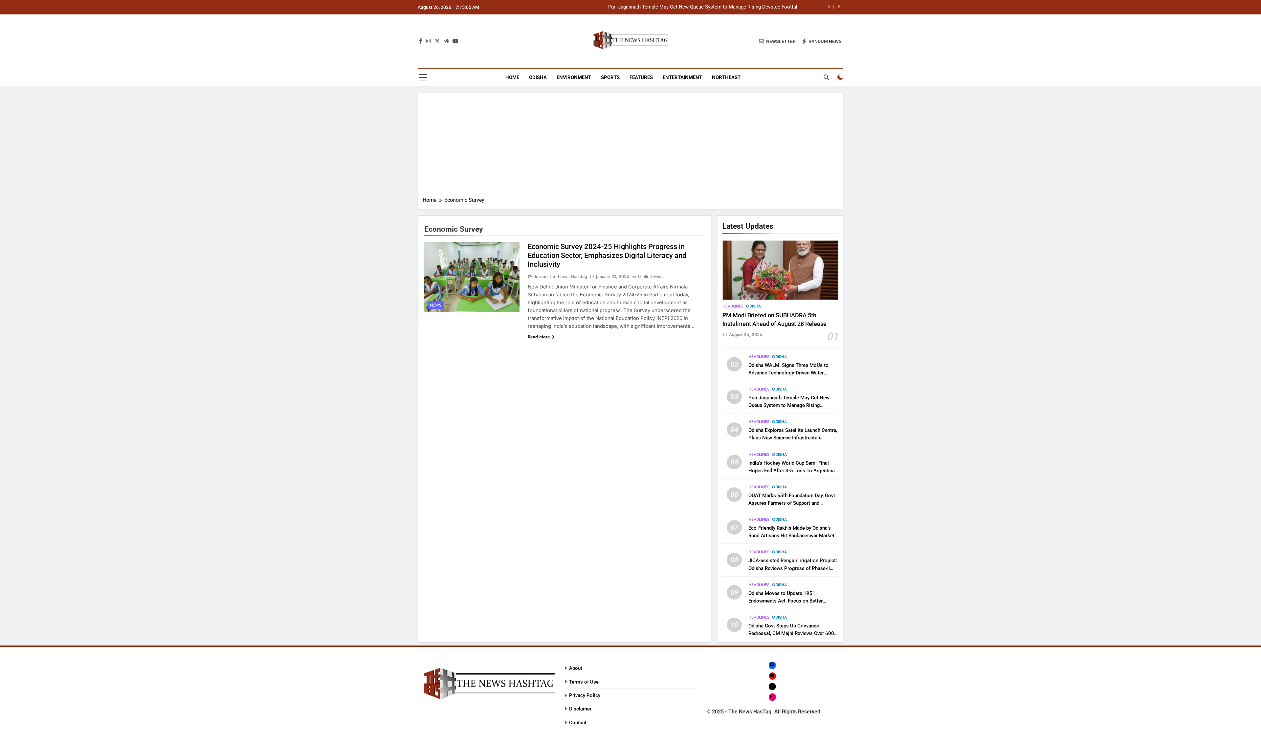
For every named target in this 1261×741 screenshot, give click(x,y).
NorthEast (726, 77)
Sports (610, 77)
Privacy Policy (584, 695)
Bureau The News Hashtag (560, 276)
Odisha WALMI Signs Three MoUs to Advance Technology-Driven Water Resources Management (788, 372)
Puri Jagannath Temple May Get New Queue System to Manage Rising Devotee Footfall (703, 7)
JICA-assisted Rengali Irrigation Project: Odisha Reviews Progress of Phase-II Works (792, 568)
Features (641, 77)
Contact (577, 723)
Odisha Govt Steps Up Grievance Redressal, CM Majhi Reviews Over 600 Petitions (791, 633)
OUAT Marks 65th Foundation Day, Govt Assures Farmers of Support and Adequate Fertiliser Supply (791, 503)
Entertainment (682, 77)
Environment (574, 77)
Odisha (538, 77)
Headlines (732, 306)
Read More (539, 336)
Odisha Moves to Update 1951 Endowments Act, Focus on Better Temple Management (785, 600)
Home (512, 77)
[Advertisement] (630, 147)
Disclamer (580, 709)
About (575, 668)
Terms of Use (584, 682)
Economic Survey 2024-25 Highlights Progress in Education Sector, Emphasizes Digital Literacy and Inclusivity (607, 255)
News (435, 305)
